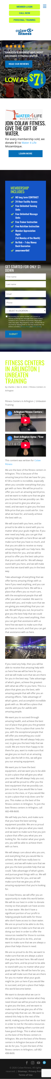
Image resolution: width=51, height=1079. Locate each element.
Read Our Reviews (19, 64)
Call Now (24, 13)
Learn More (25, 153)
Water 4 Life (29, 142)
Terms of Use (36, 327)
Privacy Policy (25, 327)
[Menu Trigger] (44, 6)
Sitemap (22, 1071)
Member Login (24, 7)
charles (11, 387)
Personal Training (24, 20)
